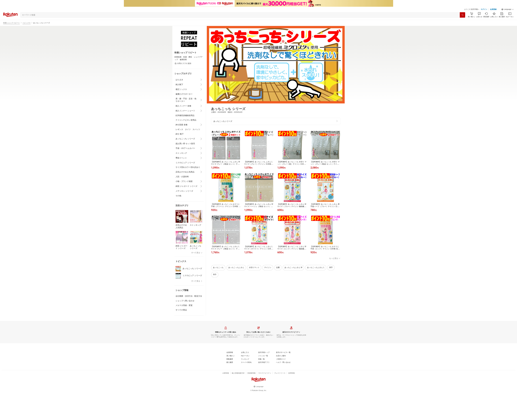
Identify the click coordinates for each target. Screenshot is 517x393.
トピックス (26, 23)
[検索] (462, 15)
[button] (507, 9)
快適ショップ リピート (11, 23)
